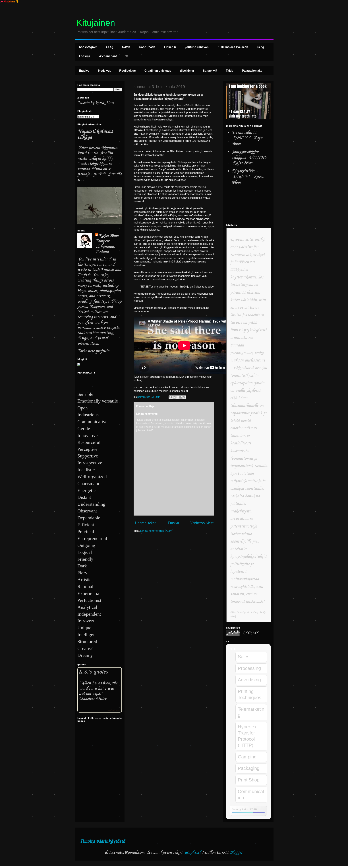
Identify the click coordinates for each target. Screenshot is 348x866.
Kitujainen (95, 23)
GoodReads (147, 47)
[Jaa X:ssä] (177, 397)
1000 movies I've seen (233, 47)
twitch (126, 47)
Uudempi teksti (145, 523)
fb (126, 56)
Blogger (235, 852)
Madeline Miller (92, 699)
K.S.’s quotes (93, 671)
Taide (229, 70)
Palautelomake (252, 70)
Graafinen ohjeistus (157, 70)
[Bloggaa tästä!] (174, 397)
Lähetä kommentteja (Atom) (156, 530)
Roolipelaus (127, 70)
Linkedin (170, 47)
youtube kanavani (197, 47)
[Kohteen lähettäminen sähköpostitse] (170, 397)
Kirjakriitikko (243, 171)
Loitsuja (84, 56)
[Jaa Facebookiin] (181, 397)
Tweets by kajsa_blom (95, 103)
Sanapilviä (210, 70)
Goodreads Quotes (113, 710)
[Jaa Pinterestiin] (184, 397)
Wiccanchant (108, 56)
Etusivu (84, 70)
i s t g (109, 47)
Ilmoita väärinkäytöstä (102, 841)
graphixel (192, 852)
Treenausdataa (244, 132)
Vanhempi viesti (202, 523)
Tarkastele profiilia (93, 351)
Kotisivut (104, 70)
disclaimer (187, 70)
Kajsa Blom (109, 236)
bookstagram (88, 47)
